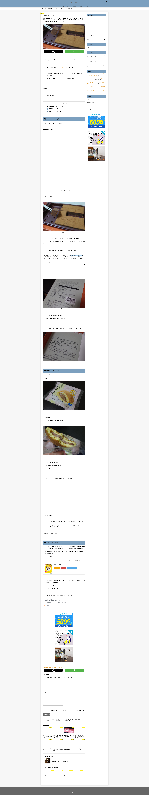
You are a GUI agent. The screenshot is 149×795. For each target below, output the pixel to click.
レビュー (67, 6)
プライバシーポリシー (91, 109)
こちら (98, 35)
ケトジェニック (54, 667)
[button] (107, 1)
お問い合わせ (89, 99)
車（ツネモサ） (87, 6)
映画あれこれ (73, 6)
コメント (45, 681)
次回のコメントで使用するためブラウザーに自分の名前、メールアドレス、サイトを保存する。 (64, 710)
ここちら (44, 274)
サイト (44, 704)
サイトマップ (89, 106)
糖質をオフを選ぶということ (54, 111)
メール (45, 698)
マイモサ (72, 792)
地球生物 (81, 6)
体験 (78, 6)
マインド (60, 6)
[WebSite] (54, 764)
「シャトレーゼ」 (60, 67)
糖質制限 (60, 667)
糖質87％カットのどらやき (53, 108)
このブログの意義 (90, 102)
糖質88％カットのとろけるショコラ (55, 106)
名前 (44, 692)
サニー (95, 75)
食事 (64, 6)
